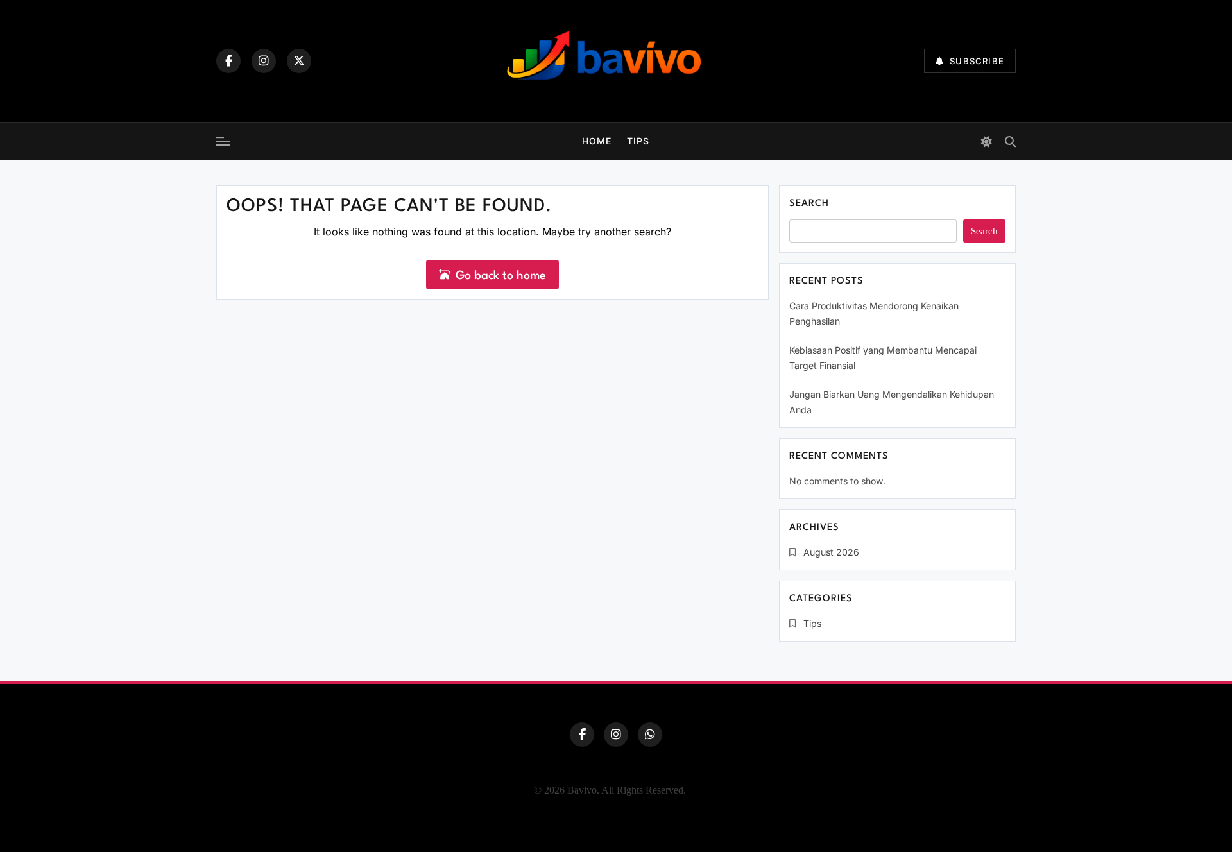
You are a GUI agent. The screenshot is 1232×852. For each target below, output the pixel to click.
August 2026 (831, 552)
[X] (299, 61)
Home (597, 140)
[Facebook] (228, 61)
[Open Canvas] (223, 141)
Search (809, 204)
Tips (638, 140)
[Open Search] (1010, 141)
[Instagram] (264, 61)
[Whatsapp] (650, 734)
